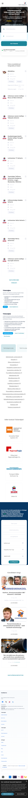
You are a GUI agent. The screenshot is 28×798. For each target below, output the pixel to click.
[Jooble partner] (10, 777)
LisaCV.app (3, 708)
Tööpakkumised (3, 745)
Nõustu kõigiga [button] (7, 794)
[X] (6, 701)
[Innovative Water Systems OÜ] (14, 432)
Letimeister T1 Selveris (15, 158)
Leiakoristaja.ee (4, 706)
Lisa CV (5, 306)
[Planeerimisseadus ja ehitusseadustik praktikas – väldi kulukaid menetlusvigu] (14, 614)
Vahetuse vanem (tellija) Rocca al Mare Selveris (16, 97)
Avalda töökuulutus (8, 333)
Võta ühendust (7, 336)
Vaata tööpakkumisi (14, 306)
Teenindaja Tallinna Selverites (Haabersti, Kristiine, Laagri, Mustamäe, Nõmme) (15, 179)
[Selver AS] (14, 491)
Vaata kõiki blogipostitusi (15, 675)
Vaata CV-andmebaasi (19, 333)
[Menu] (2, 3)
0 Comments (17, 662)
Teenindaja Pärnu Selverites (13, 239)
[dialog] (14, 789)
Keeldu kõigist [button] (21, 794)
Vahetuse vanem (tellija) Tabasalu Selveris (16, 117)
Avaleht (2, 742)
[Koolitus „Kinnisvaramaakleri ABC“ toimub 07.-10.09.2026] (14, 583)
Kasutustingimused (4, 758)
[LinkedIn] (12, 701)
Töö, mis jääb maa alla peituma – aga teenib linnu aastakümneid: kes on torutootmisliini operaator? (14, 657)
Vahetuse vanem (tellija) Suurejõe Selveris (16, 259)
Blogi (2, 748)
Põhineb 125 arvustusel (14, 21)
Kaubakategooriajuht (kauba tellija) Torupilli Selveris (15, 138)
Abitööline (11, 71)
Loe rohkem (14, 603)
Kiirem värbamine (3, 721)
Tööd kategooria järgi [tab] (8, 348)
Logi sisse (2, 724)
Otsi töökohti (14, 43)
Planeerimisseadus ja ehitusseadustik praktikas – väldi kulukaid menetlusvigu (14, 625)
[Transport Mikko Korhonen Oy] (14, 472)
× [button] (26, 781)
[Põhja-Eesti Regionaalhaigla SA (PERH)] (14, 452)
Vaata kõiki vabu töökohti (14, 280)
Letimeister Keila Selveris (16, 220)
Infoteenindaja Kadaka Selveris (15, 201)
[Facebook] (2, 701)
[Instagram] (9, 701)
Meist (2, 751)
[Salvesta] (25, 71)
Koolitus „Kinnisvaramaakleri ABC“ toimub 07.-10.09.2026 (14, 593)
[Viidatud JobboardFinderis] (3, 777)
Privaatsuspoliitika (4, 761)
